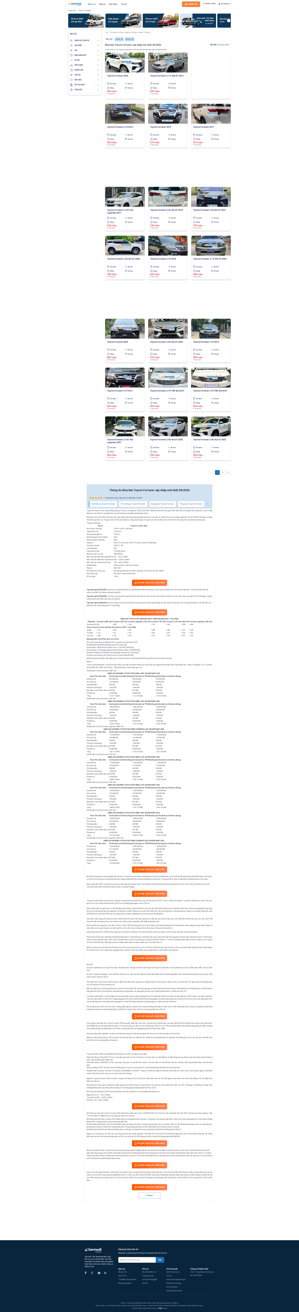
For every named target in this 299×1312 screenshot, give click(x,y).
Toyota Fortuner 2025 (117, 75)
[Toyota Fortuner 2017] (211, 114)
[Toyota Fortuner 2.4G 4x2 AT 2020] (125, 246)
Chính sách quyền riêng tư (176, 1279)
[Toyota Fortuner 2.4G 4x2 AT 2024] (168, 329)
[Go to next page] (228, 472)
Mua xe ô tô (122, 1272)
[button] (85, 40)
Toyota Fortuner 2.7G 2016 (120, 127)
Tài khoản (225, 4)
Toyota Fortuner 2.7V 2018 (163, 259)
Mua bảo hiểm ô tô (149, 1272)
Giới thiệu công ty (172, 1272)
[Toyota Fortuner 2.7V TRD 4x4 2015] (211, 377)
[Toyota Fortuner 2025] (125, 63)
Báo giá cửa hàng (124, 1283)
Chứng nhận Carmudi (174, 1291)
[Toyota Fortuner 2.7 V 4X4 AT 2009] (211, 246)
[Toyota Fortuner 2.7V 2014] (211, 329)
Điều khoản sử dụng (173, 1283)
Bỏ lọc (109, 39)
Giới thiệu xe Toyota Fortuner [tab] (103, 504)
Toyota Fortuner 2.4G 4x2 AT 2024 (166, 342)
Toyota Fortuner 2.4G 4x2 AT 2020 (123, 259)
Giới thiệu (113, 4)
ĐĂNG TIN (193, 4)
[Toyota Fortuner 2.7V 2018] (168, 246)
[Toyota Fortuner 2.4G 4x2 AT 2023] (168, 426)
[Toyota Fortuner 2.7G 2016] (125, 114)
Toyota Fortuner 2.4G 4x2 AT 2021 (209, 210)
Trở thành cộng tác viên (127, 1279)
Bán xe (102, 4)
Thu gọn (149, 1195)
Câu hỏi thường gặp (149, 1279)
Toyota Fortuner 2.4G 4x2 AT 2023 (166, 439)
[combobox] (169, 32)
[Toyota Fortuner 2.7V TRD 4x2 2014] (168, 377)
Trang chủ (71, 10)
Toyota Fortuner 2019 (160, 127)
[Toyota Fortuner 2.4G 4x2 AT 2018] (168, 197)
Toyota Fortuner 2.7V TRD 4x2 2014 (167, 390)
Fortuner (88, 10)
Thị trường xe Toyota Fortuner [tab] (133, 504)
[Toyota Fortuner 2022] (125, 329)
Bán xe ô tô (122, 1276)
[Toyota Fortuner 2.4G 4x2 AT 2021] (211, 197)
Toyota (80, 10)
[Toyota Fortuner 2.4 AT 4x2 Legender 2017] (125, 197)
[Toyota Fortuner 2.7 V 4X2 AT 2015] (168, 63)
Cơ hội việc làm (172, 1287)
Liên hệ (145, 1283)
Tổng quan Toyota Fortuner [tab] (191, 504)
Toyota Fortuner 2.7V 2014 (206, 342)
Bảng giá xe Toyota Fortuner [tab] (162, 504)
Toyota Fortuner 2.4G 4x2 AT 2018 (166, 210)
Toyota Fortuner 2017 (203, 127)
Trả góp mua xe (148, 1276)
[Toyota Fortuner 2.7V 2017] (125, 377)
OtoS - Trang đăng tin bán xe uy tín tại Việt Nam (202, 1273)
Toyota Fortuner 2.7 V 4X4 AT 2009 (209, 259)
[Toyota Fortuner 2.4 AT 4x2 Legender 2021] (125, 426)
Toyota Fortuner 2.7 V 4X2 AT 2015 (166, 75)
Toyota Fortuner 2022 (117, 342)
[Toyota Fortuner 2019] (168, 114)
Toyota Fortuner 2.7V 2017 (120, 390)
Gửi (159, 1260)
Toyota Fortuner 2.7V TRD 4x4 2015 (210, 390)
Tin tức (124, 4)
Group (162, 1308)
